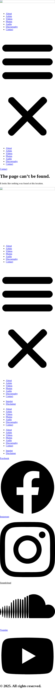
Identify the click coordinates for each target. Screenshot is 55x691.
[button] (27, 89)
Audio (9, 24)
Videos (9, 19)
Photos (9, 21)
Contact (9, 29)
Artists (9, 16)
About (9, 13)
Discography (12, 27)
